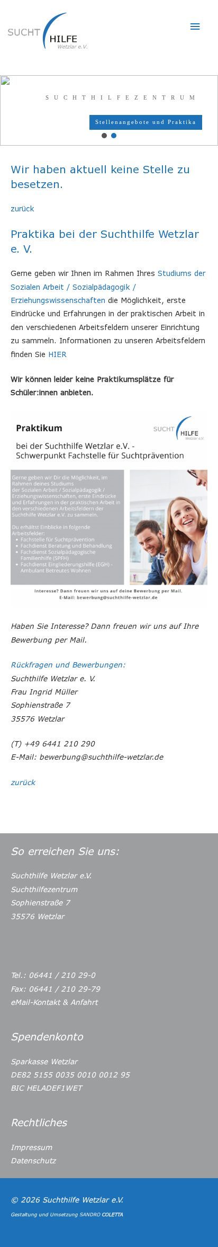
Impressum (31, 1147)
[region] (109, 110)
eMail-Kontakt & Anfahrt (54, 1001)
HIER (57, 354)
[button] (104, 135)
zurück (22, 208)
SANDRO (101, 1214)
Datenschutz (33, 1160)
